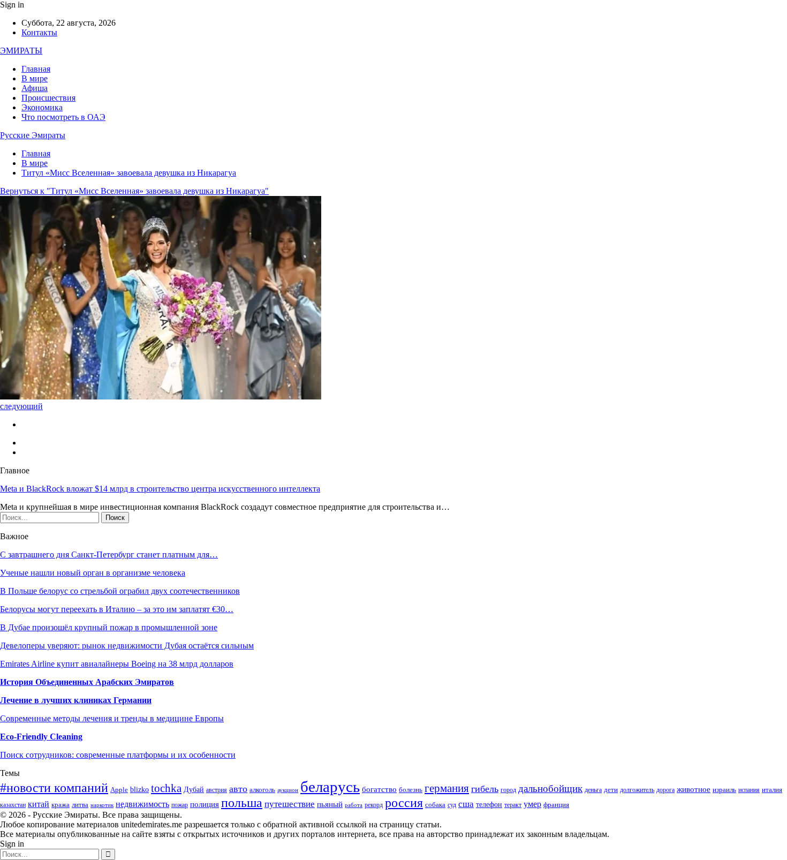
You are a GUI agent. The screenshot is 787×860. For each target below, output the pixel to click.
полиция (204, 804)
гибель (484, 788)
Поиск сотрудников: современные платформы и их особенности (118, 754)
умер (532, 804)
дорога (665, 790)
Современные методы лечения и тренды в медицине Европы (112, 718)
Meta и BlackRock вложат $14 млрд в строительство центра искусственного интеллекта (160, 488)
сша (466, 804)
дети (611, 790)
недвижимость (142, 804)
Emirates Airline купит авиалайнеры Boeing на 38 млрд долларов (116, 663)
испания (749, 790)
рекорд (374, 805)
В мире (34, 78)
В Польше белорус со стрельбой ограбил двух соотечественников (120, 590)
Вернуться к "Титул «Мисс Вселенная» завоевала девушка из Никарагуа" (134, 190)
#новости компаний (54, 788)
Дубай (194, 790)
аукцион (287, 790)
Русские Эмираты (32, 135)
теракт (512, 805)
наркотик (101, 805)
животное (693, 789)
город (508, 790)
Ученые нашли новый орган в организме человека (92, 572)
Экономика (42, 107)
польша (241, 803)
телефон (489, 805)
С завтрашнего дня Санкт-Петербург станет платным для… (109, 554)
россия (404, 803)
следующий (21, 406)
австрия (216, 790)
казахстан (13, 805)
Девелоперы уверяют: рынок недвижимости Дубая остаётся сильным (127, 645)
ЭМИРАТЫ (21, 50)
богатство (379, 789)
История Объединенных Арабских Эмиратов (87, 682)
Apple (119, 790)
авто (238, 788)
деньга (593, 790)
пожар (179, 805)
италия (772, 790)
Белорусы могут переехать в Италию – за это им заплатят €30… (116, 609)
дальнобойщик (550, 788)
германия (447, 788)
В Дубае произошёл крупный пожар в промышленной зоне (108, 627)
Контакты (39, 32)
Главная (35, 68)
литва (80, 805)
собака (435, 805)
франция (556, 805)
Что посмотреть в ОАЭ (63, 117)
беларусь (330, 786)
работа (353, 805)
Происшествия (48, 97)
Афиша (34, 88)
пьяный (330, 804)
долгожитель (637, 790)
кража (60, 805)
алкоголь (262, 790)
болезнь (410, 790)
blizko (139, 790)
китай (38, 804)
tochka (166, 788)
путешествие (289, 804)
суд (452, 805)
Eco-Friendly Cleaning (41, 736)
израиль (724, 790)
